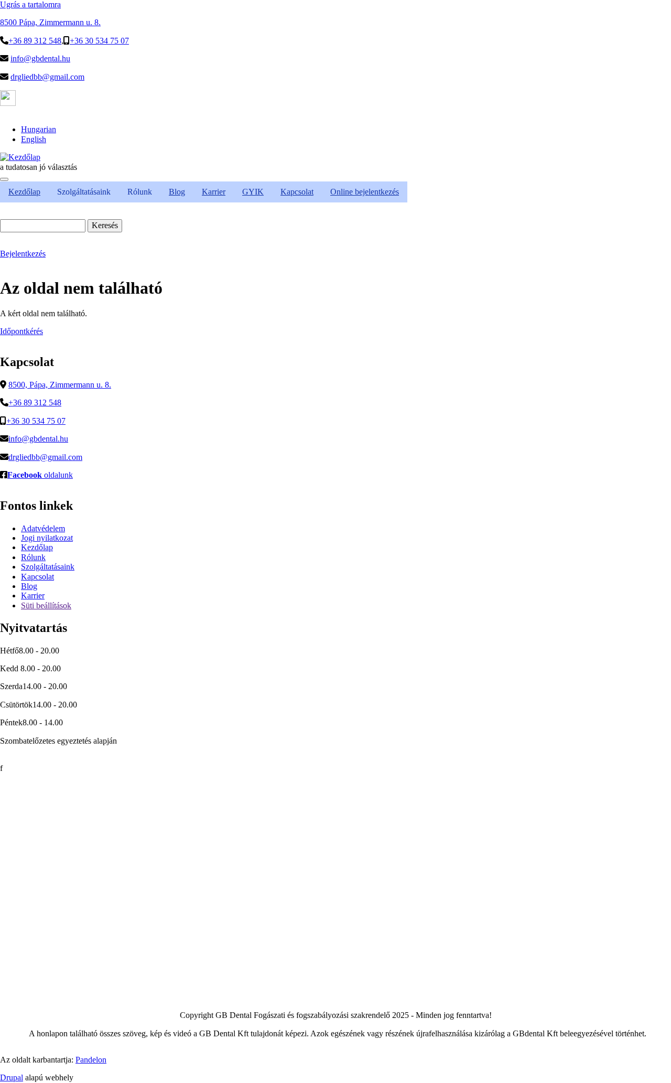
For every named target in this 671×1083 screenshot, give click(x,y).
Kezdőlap (37, 547)
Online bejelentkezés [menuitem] (364, 191)
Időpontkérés (21, 331)
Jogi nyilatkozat (47, 537)
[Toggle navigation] (4, 179)
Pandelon (90, 1059)
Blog (29, 586)
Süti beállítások (46, 605)
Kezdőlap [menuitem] (24, 191)
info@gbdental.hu (40, 58)
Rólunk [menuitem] (139, 191)
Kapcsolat (37, 576)
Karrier (33, 595)
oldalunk (40, 474)
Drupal (11, 1077)
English (33, 139)
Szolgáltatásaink (47, 566)
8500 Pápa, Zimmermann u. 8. (50, 22)
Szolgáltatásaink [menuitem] (84, 191)
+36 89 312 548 (34, 40)
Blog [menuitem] (177, 191)
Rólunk (33, 557)
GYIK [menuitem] (253, 191)
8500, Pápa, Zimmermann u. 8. (59, 384)
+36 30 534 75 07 (99, 40)
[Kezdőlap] (20, 157)
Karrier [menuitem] (213, 191)
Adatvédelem (43, 528)
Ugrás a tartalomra (30, 4)
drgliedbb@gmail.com (47, 76)
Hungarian (38, 129)
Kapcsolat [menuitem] (296, 191)
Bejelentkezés (23, 253)
